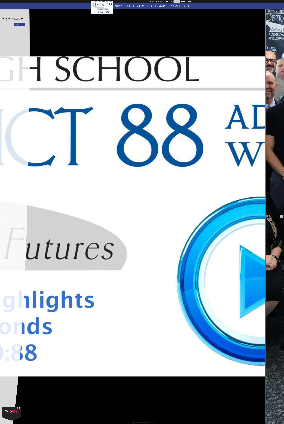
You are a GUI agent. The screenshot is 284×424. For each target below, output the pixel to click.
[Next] (281, 216)
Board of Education (159, 6)
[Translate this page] (166, 1)
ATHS (183, 1)
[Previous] (2, 216)
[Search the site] (171, 1)
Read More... (19, 26)
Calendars (130, 6)
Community (175, 6)
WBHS (190, 1)
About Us (119, 6)
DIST (176, 1)
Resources (187, 6)
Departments (142, 6)
